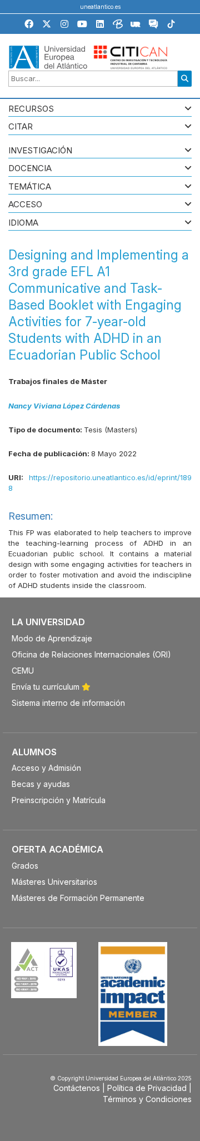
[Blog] (118, 25)
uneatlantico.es (100, 6)
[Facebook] (28, 23)
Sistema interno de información (68, 702)
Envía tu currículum (47, 686)
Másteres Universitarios (54, 881)
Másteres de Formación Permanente (78, 898)
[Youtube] (82, 23)
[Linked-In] (100, 23)
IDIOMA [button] (23, 223)
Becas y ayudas (41, 784)
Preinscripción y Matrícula (59, 800)
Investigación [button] (40, 151)
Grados (25, 865)
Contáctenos (76, 1088)
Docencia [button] (30, 168)
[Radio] (136, 25)
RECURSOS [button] (31, 109)
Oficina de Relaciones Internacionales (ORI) (91, 654)
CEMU (23, 670)
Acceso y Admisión (46, 768)
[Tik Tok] (171, 25)
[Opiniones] (153, 25)
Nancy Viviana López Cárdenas (64, 405)
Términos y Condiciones (147, 1099)
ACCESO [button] (25, 205)
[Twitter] (46, 23)
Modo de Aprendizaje (52, 638)
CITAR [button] (20, 127)
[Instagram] (64, 23)
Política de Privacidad (147, 1088)
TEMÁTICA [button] (29, 187)
